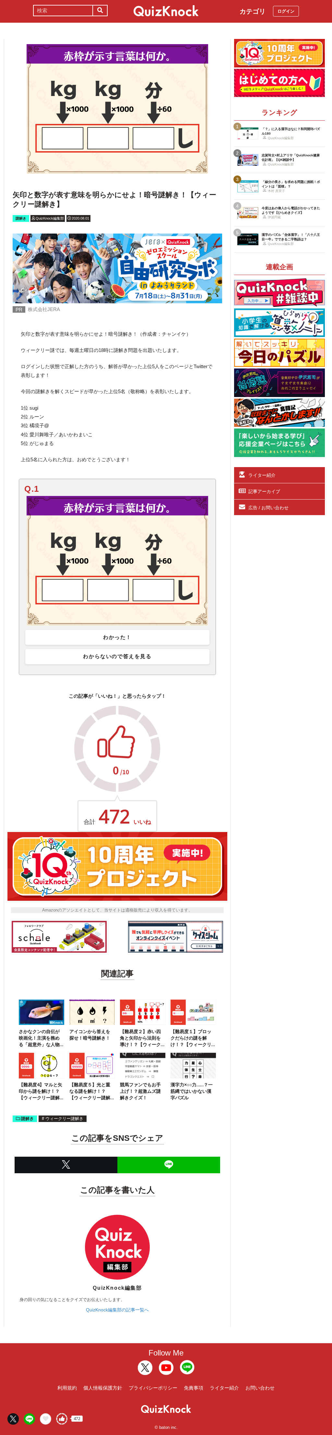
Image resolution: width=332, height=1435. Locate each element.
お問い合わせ (260, 1388)
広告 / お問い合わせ (268, 507)
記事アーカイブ (264, 491)
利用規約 (67, 1388)
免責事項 (193, 1388)
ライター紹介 (262, 475)
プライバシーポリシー (153, 1388)
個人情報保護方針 (102, 1388)
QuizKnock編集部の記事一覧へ (117, 1309)
